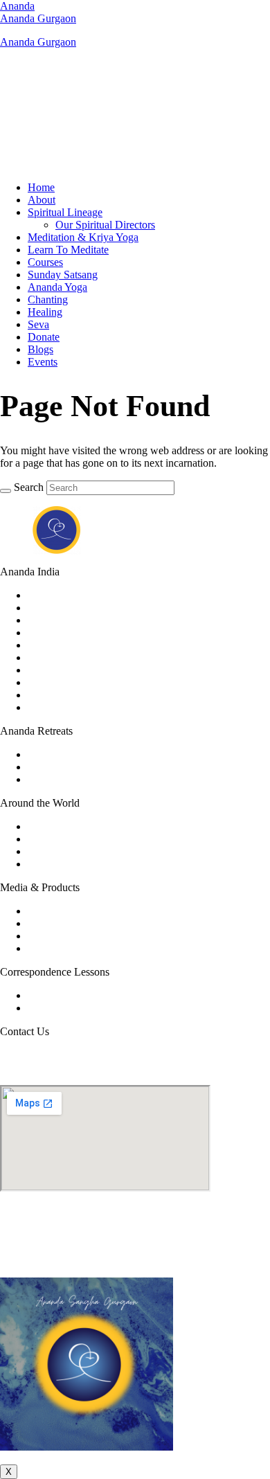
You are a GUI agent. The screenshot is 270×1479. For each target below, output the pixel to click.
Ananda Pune (57, 707)
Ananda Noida (60, 695)
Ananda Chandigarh (72, 620)
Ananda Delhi (58, 645)
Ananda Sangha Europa (80, 851)
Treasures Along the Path (82, 948)
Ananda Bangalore (69, 607)
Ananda (17, 6)
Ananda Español (64, 864)
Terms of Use (102, 1260)
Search (29, 487)
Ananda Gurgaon (38, 18)
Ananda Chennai (65, 632)
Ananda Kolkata (64, 670)
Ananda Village (62, 839)
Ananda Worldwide (71, 826)
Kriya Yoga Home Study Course (99, 995)
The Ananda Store (67, 936)
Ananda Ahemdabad (73, 595)
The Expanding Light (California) (101, 779)
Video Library (58, 911)
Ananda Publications (73, 923)
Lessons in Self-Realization (87, 1008)
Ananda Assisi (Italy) (74, 767)
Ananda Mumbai (65, 682)
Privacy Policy (166, 1260)
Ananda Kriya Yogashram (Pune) (100, 754)
